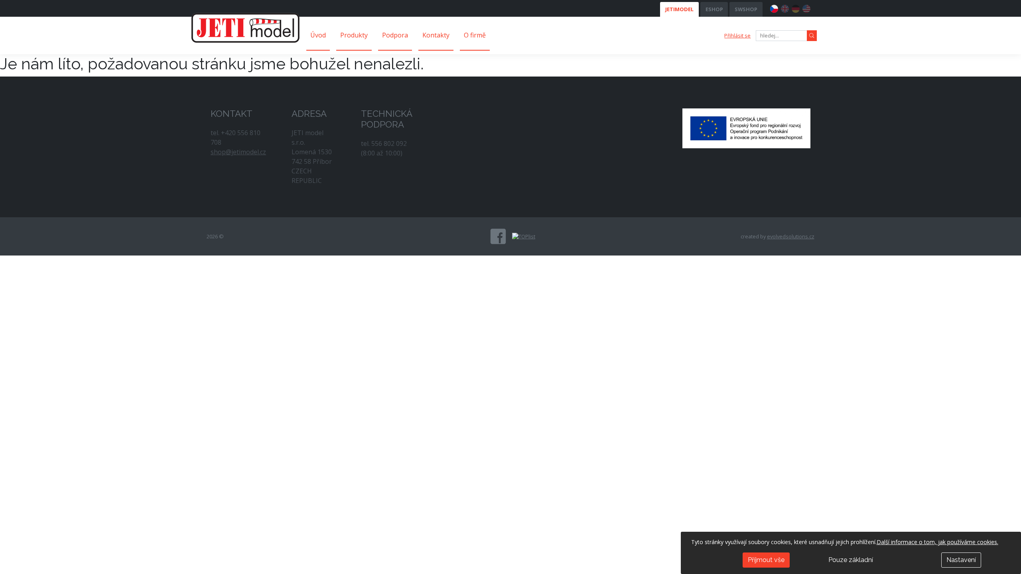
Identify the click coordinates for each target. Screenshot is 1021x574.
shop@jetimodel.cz (238, 151)
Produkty (354, 35)
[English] (785, 8)
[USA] (806, 8)
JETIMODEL (679, 9)
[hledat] (812, 35)
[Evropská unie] (746, 127)
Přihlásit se (737, 35)
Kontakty (435, 35)
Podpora (395, 35)
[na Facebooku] (498, 236)
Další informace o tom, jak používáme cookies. (937, 542)
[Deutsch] (796, 8)
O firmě (475, 35)
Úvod (318, 35)
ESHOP (714, 9)
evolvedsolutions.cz (790, 236)
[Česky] (774, 8)
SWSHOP (746, 9)
